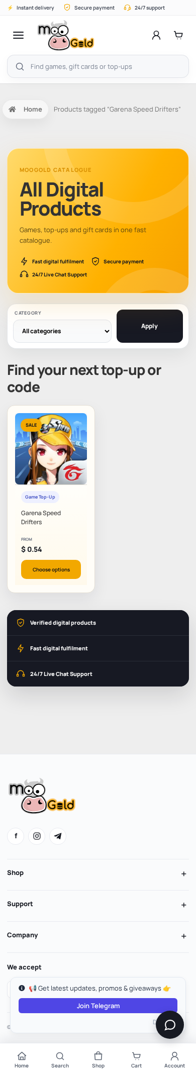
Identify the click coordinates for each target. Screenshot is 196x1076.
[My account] (156, 35)
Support (20, 903)
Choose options (51, 569)
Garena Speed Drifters (41, 517)
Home (33, 109)
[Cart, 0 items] (178, 35)
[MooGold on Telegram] (57, 836)
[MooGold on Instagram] (36, 836)
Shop (15, 872)
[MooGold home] (65, 35)
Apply (149, 326)
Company (22, 934)
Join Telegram (98, 1005)
